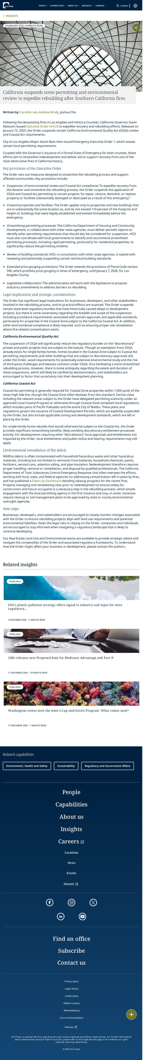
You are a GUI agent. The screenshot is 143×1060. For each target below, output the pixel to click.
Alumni (68, 884)
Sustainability (66, 766)
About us (73, 5)
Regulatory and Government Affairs (107, 766)
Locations (71, 852)
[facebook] (49, 902)
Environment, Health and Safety (26, 766)
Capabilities (57, 5)
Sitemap (69, 1027)
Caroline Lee (28, 112)
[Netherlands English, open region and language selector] (135, 6)
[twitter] (93, 902)
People (42, 5)
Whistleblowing (71, 1010)
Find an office (71, 938)
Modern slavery (71, 1003)
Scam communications (71, 1017)
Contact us (71, 962)
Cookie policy (71, 995)
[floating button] (131, 1014)
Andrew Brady (49, 112)
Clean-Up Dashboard (46, 481)
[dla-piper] (14, 5)
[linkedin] (60, 916)
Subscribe (71, 950)
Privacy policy (72, 981)
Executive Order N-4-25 (42, 126)
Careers (100, 5)
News (71, 863)
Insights (86, 5)
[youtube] (82, 916)
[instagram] (71, 902)
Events (71, 873)
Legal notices (71, 988)
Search (124, 5)
